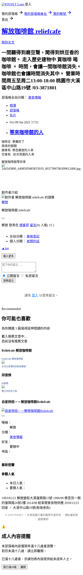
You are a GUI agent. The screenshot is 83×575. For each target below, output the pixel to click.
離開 (23, 567)
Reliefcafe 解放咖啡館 (12, 359)
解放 (5, 202)
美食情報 (34, 97)
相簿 (13, 105)
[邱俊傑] (3, 387)
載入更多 (8, 256)
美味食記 (33, 236)
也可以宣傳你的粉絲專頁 (14, 366)
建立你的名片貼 (9, 391)
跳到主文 (8, 42)
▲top (5, 248)
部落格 (14, 110)
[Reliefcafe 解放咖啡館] (3, 362)
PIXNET (18, 514)
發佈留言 (8, 280)
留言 (33, 225)
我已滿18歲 (10, 567)
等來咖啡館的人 (27, 132)
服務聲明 (43, 519)
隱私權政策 (71, 514)
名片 (13, 115)
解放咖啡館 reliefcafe (31, 31)
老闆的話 (33, 241)
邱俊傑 (5, 383)
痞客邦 (24, 225)
